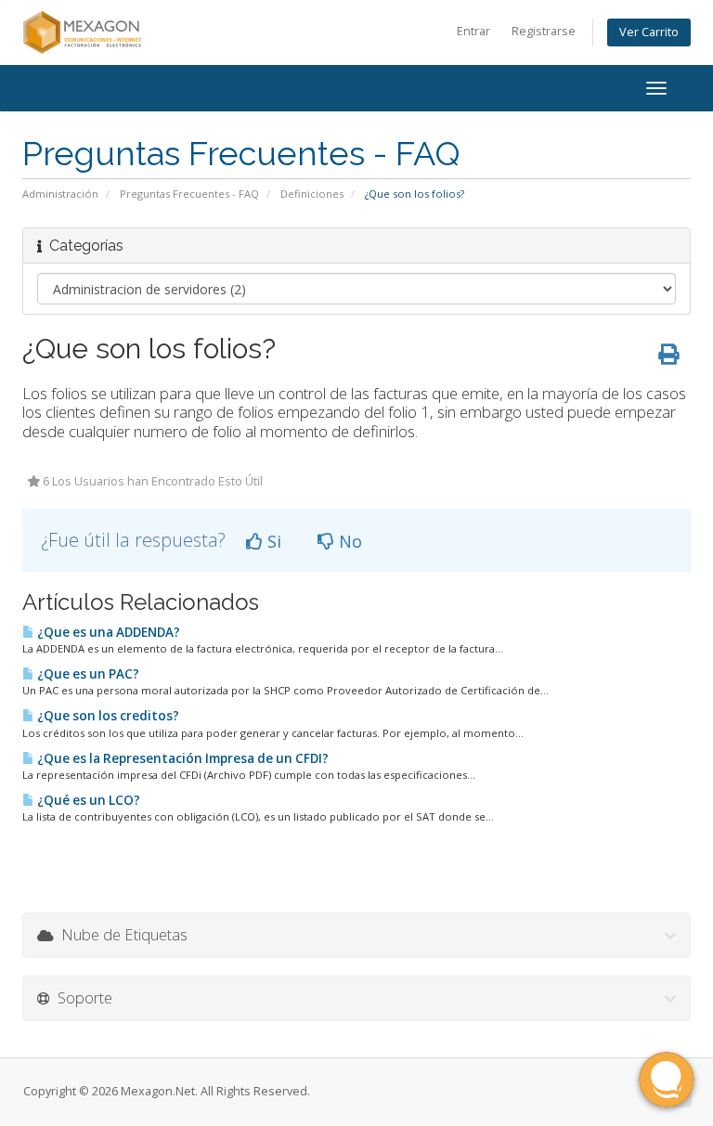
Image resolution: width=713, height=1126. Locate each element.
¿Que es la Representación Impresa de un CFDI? (181, 758)
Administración (60, 194)
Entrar (473, 31)
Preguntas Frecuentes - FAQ (189, 194)
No (348, 541)
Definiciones (312, 194)
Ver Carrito (649, 32)
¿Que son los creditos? (106, 715)
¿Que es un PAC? (86, 674)
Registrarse (544, 31)
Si (272, 541)
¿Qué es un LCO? (87, 800)
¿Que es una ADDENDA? (107, 632)
